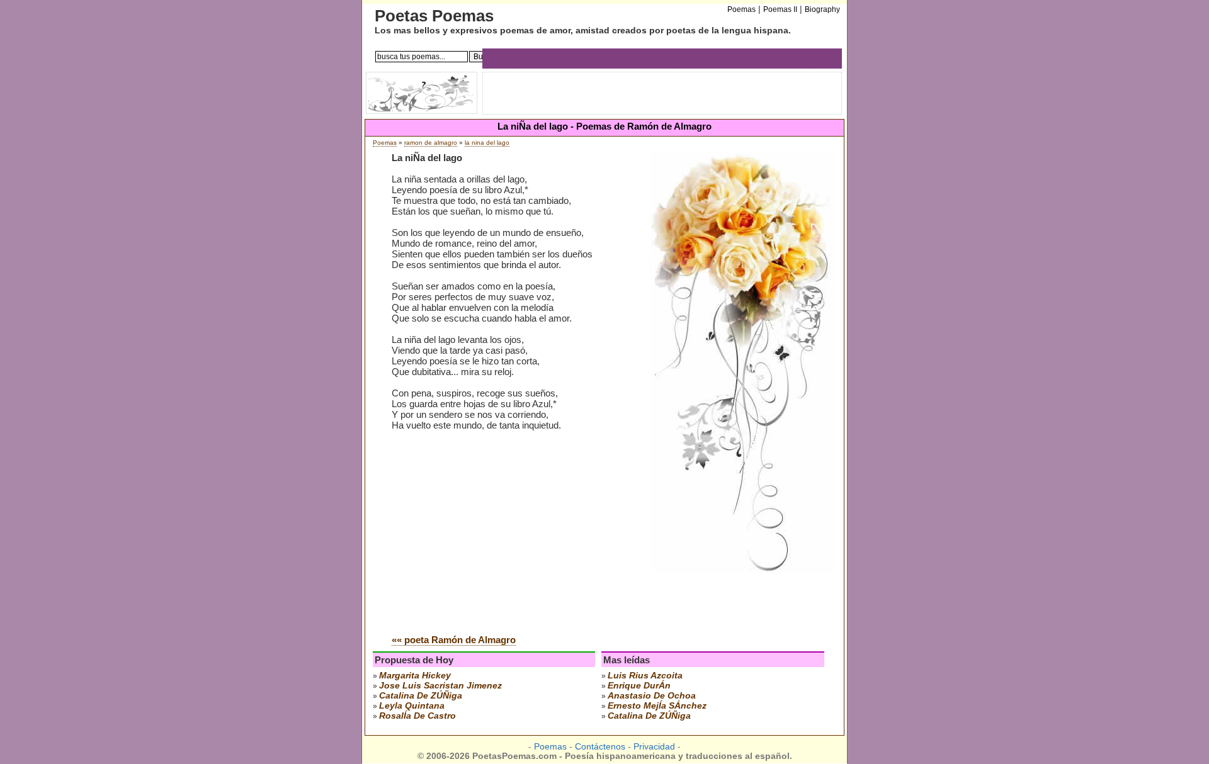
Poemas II (780, 9)
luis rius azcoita (645, 675)
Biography (822, 9)
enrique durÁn (639, 685)
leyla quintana (412, 705)
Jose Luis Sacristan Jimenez (440, 685)
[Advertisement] (497, 529)
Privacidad (654, 746)
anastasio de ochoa (652, 695)
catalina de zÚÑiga (420, 695)
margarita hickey (415, 675)
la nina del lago (487, 142)
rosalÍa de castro (417, 716)
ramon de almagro (430, 142)
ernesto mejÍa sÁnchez (657, 705)
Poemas (385, 142)
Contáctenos (600, 746)
